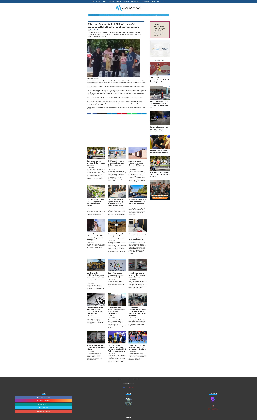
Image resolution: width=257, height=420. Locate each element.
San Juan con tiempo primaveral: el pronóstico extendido (96, 163)
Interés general (145, 1)
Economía (111, 1)
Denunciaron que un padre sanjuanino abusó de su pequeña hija (116, 275)
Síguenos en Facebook (44, 397)
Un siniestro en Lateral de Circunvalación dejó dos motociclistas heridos (137, 202)
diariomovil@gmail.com (128, 383)
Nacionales (126, 1)
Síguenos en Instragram (44, 400)
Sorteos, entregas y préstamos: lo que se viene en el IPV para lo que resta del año (136, 164)
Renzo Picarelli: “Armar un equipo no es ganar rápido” (159, 151)
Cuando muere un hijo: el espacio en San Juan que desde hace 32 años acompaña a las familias (116, 202)
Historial (128, 379)
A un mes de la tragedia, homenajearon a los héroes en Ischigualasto (116, 236)
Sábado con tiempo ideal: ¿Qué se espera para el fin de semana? (160, 174)
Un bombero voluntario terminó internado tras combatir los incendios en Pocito (159, 104)
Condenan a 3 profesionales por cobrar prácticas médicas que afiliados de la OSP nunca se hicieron (137, 311)
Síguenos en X (44, 407)
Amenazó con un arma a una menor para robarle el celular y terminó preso (159, 129)
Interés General (112, 208)
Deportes (118, 1)
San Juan (98, 1)
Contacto (120, 379)
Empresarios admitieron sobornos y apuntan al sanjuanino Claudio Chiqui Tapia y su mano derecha (117, 348)
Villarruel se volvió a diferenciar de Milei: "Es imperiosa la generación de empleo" (95, 237)
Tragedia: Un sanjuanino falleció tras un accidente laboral (96, 347)
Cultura (153, 1)
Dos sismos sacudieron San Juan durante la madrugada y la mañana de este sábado (95, 310)
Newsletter (136, 379)
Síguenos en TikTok (44, 404)
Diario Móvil (94, 30)
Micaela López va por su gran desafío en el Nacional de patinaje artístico (159, 80)
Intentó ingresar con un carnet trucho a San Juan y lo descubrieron (137, 275)
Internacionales (135, 1)
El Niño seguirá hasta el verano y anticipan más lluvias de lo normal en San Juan (116, 164)
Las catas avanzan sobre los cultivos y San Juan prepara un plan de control (95, 202)
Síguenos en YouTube (44, 411)
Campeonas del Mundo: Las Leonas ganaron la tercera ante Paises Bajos (137, 347)
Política (104, 1)
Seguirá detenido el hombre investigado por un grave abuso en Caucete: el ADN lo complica (116, 311)
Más (158, 1)
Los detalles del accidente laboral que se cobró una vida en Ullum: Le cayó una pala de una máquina (95, 277)
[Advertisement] (117, 126)
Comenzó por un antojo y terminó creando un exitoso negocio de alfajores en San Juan (135, 15)
